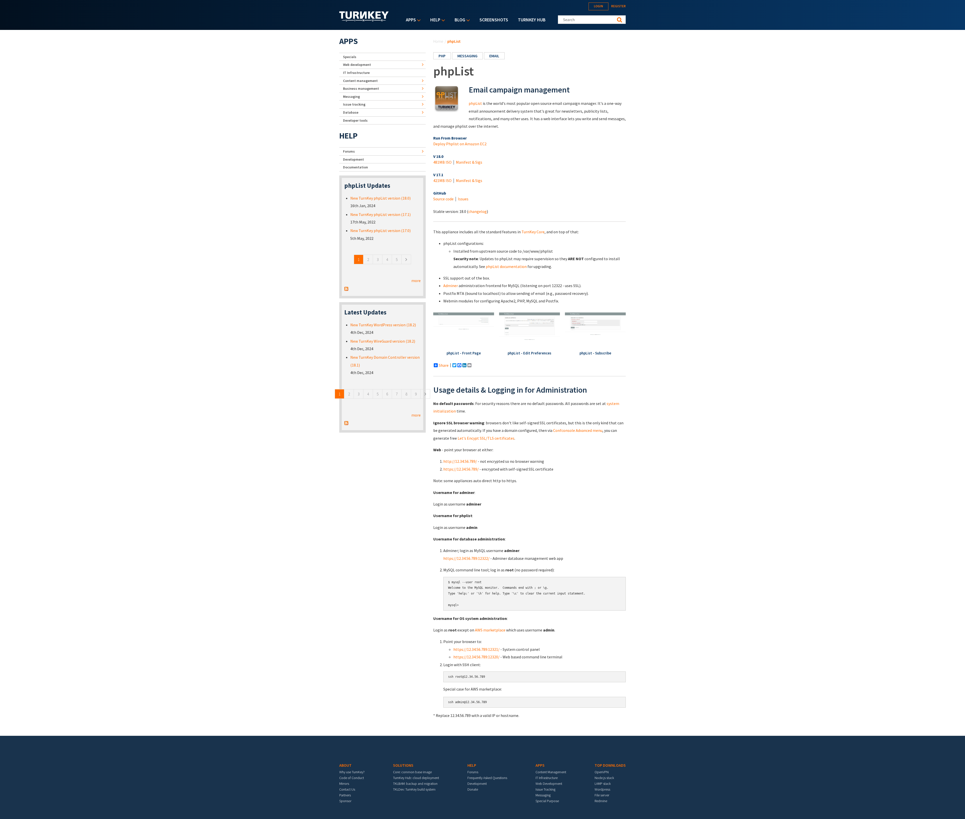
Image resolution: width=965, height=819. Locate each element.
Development (353, 159)
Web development (357, 64)
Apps (409, 20)
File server (602, 795)
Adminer (450, 285)
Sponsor (345, 801)
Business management (361, 88)
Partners (345, 795)
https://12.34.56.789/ (461, 469)
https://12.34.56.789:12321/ (476, 649)
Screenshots (493, 20)
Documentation (355, 167)
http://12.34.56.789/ (460, 461)
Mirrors (344, 783)
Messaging (467, 55)
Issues (463, 198)
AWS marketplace (490, 629)
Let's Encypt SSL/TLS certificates (486, 438)
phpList (475, 103)
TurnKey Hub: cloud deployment (416, 778)
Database (350, 112)
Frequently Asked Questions (487, 778)
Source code (443, 198)
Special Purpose (547, 801)
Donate (472, 789)
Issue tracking (354, 104)
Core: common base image (412, 772)
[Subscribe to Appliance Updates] (346, 288)
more (416, 280)
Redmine (601, 801)
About (345, 765)
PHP (442, 55)
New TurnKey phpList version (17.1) (380, 214)
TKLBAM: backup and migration (415, 783)
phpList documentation (506, 266)
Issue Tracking (545, 789)
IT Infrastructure (356, 72)
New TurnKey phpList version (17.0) (380, 230)
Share (444, 365)
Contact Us (347, 789)
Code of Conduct (351, 778)
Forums (349, 151)
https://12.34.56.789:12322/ (466, 558)
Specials (349, 57)
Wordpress (602, 789)
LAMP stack (603, 783)
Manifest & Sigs (469, 162)
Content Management (551, 772)
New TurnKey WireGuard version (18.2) (382, 341)
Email (494, 55)
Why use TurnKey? (352, 772)
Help (434, 20)
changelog (477, 211)
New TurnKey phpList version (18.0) (380, 198)
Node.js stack (604, 778)
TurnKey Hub (532, 20)
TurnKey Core (533, 231)
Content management (360, 80)
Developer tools (355, 120)
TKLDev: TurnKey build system (414, 789)
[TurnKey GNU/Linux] (364, 19)
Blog (458, 20)
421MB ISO (442, 180)
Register (618, 6)
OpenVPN (602, 772)
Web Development (549, 783)
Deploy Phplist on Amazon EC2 (460, 143)
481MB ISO (442, 162)
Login (598, 6)
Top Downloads (610, 765)
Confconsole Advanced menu (577, 430)
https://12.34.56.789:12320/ (476, 656)
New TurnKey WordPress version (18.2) (383, 324)
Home (438, 41)
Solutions (403, 765)
